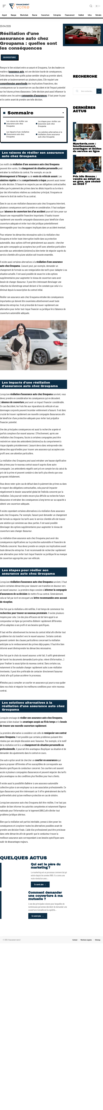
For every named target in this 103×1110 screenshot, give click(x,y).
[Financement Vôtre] (19, 6)
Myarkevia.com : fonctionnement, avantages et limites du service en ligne (87, 147)
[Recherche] (91, 6)
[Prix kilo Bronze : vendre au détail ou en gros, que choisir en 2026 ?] (88, 164)
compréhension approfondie (13, 83)
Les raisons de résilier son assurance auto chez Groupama (17, 123)
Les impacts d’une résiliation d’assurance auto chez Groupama (17, 134)
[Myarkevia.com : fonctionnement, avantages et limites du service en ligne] (88, 132)
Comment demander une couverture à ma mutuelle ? (45, 896)
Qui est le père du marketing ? (45, 866)
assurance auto (16, 71)
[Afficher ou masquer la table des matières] (48, 112)
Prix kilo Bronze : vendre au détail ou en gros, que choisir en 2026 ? (87, 180)
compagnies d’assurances (34, 95)
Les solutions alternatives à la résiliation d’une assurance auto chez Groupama (50, 134)
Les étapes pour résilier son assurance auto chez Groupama (49, 123)
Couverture (9, 57)
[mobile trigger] (5, 6)
